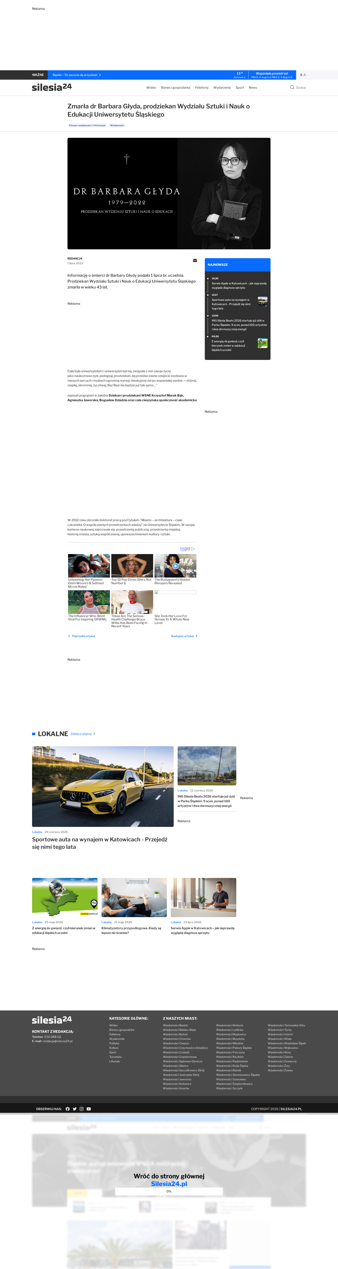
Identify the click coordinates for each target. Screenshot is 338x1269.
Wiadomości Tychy (280, 1029)
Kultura (114, 1047)
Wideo (151, 87)
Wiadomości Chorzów (177, 1038)
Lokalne (37, 832)
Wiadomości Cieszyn (176, 1043)
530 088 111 (52, 1037)
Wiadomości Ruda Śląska (232, 1065)
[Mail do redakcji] (195, 261)
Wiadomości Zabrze (280, 1056)
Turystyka (115, 1056)
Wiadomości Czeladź (176, 1052)
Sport (240, 87)
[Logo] (52, 90)
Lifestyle (114, 1061)
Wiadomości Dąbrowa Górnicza (182, 1061)
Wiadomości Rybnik (228, 1070)
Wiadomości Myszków (230, 1038)
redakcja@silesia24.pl (58, 1041)
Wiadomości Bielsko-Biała (179, 1029)
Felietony (202, 87)
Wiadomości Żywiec (280, 1070)
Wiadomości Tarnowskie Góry (286, 1025)
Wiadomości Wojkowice (283, 1047)
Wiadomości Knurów (176, 1088)
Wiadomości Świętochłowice (234, 1083)
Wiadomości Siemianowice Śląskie (238, 1074)
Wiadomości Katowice (177, 1083)
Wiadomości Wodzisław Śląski (287, 1043)
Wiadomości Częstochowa (180, 1056)
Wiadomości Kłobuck (229, 1025)
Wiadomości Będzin (175, 1025)
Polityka (114, 1043)
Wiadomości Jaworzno (177, 1079)
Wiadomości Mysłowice (231, 1034)
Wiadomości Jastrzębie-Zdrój (181, 1074)
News (253, 87)
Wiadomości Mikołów (229, 1043)
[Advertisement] (149, 38)
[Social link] (68, 1109)
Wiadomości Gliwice (175, 1065)
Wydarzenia (222, 87)
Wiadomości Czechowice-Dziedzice (185, 1047)
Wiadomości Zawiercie (282, 1061)
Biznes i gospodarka (175, 87)
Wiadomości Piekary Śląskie (234, 1047)
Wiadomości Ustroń (280, 1034)
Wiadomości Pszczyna (230, 1052)
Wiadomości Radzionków (232, 1061)
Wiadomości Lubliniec (230, 1029)
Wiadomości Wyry (279, 1052)
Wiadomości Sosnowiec (231, 1079)
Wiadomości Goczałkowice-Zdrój (183, 1070)
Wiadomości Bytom (175, 1034)
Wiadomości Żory (279, 1065)
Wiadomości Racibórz (230, 1056)
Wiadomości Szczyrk (229, 1088)
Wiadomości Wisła (279, 1038)
